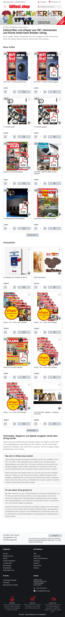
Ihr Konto (6, 576)
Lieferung (37, 561)
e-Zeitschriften (7, 563)
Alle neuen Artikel (32, 235)
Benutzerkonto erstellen (10, 585)
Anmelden (6, 582)
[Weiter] (58, 17)
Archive (5, 553)
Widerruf (36, 563)
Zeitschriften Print (8, 570)
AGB (35, 553)
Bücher (5, 558)
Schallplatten (7, 568)
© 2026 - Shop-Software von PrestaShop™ (32, 614)
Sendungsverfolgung (9, 580)
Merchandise (7, 565)
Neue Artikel (37, 565)
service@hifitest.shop (43, 591)
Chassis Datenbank (9, 561)
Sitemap (36, 568)
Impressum (37, 556)
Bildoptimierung (8, 556)
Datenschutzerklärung (40, 558)
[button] (42, 1)
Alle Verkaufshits (32, 430)
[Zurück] (6, 17)
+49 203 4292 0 (41, 588)
